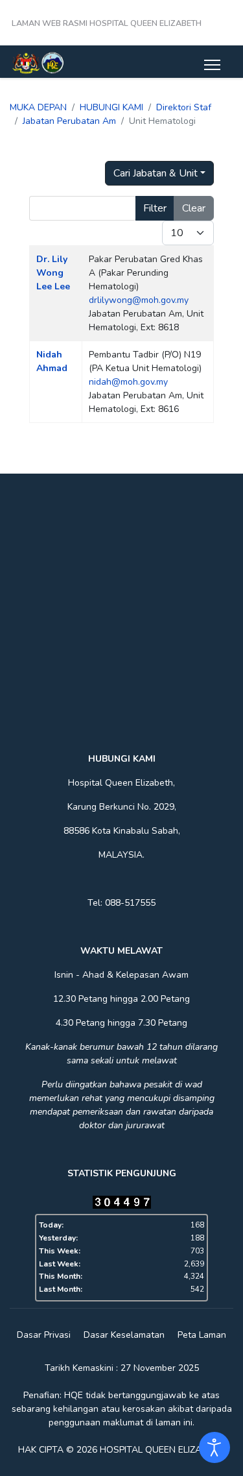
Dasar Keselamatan (124, 1335)
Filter (155, 208)
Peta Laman (202, 1335)
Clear (193, 208)
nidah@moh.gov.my (128, 382)
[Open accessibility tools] (214, 1447)
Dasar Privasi (44, 1335)
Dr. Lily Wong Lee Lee (53, 273)
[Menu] (212, 64)
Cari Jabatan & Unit (155, 173)
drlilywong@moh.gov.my (139, 300)
